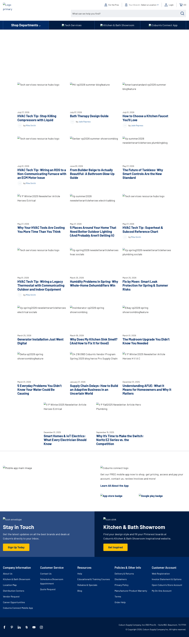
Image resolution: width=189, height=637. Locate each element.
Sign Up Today (16, 547)
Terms (118, 596)
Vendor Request (11, 596)
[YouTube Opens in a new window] (33, 627)
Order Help (120, 602)
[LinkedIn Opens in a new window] (19, 627)
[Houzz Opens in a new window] (26, 627)
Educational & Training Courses (93, 579)
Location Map (10, 584)
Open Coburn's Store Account (167, 584)
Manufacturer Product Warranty (131, 590)
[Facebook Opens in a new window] (4, 627)
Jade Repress (84, 121)
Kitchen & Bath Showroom (16, 579)
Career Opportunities (14, 602)
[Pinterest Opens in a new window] (11, 627)
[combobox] (126, 13)
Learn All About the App (114, 485)
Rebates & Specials (87, 584)
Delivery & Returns (124, 573)
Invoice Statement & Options (166, 579)
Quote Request (48, 589)
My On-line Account (162, 590)
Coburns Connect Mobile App (18, 607)
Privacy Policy (121, 584)
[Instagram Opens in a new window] (41, 627)
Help (79, 573)
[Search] (182, 13)
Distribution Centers (13, 590)
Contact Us (46, 573)
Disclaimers (121, 579)
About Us (7, 573)
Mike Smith (31, 125)
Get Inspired (115, 547)
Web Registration (161, 573)
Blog (79, 590)
